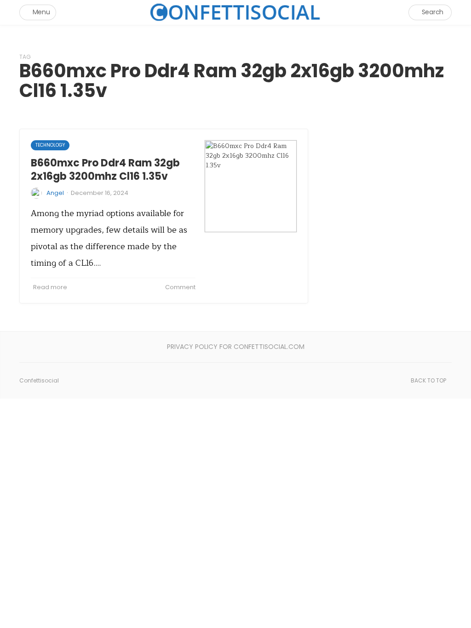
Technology (50, 145)
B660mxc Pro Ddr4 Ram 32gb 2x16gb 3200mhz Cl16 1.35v (105, 169)
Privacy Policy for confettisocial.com (235, 346)
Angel (55, 192)
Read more (50, 287)
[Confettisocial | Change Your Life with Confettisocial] (235, 12)
